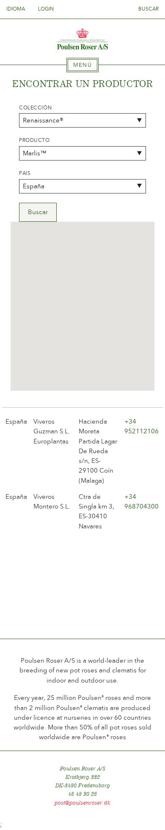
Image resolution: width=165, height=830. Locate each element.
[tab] (82, 65)
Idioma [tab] (16, 9)
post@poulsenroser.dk (82, 803)
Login (46, 9)
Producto (34, 140)
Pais (24, 173)
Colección (35, 108)
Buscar (148, 9)
